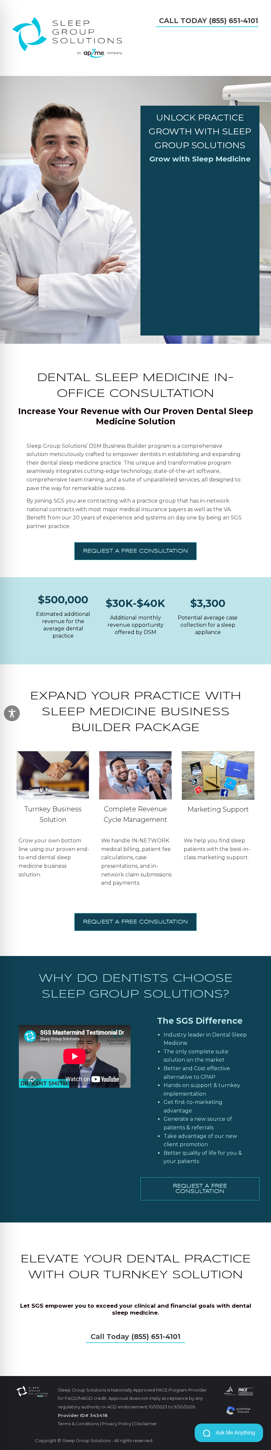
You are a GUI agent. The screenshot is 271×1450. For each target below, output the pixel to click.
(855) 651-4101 (233, 21)
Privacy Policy (116, 1423)
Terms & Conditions (78, 1423)
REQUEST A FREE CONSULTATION (135, 550)
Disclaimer (145, 1423)
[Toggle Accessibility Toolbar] (11, 713)
